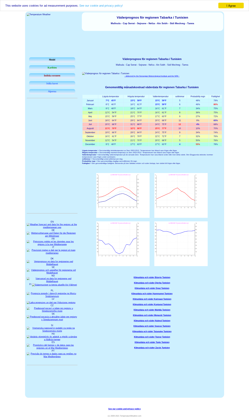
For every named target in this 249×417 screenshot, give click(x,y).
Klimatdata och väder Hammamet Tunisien (151, 293)
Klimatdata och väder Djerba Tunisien (152, 283)
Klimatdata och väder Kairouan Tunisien (152, 299)
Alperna (52, 91)
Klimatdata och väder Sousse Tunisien (151, 326)
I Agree (231, 5)
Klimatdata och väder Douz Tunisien (152, 288)
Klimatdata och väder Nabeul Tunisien (152, 321)
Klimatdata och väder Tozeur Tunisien (152, 337)
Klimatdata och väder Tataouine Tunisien (151, 331)
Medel (52, 59)
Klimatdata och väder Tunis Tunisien (152, 342)
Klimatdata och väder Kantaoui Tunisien (152, 304)
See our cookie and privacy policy (124, 409)
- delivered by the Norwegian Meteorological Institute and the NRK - (152, 76)
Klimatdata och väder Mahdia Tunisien (152, 310)
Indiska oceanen (52, 75)
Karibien (52, 67)
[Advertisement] (124, 40)
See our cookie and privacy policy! (101, 5)
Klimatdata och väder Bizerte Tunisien (152, 277)
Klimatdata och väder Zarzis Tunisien (152, 348)
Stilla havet (52, 83)
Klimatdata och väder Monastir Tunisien (152, 315)
